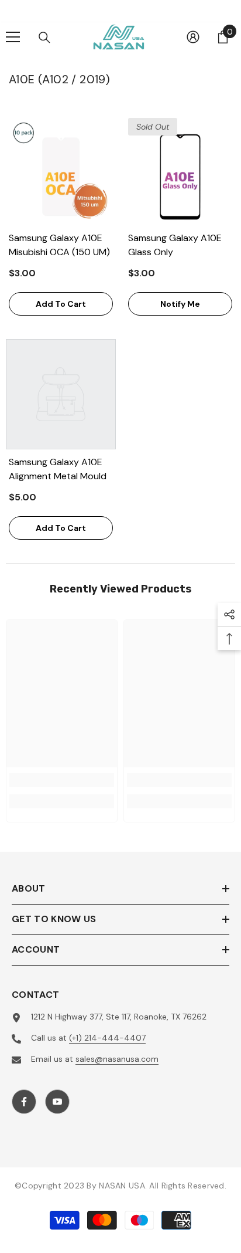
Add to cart (61, 304)
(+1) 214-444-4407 (107, 1037)
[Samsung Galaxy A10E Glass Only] (180, 170)
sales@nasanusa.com (117, 1059)
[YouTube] (57, 1101)
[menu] (13, 37)
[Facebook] (24, 1101)
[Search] (44, 38)
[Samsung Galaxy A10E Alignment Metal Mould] (61, 394)
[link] (61, 780)
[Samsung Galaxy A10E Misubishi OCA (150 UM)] (61, 170)
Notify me (180, 304)
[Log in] (193, 37)
